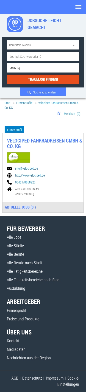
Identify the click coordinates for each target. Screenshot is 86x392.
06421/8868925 (25, 182)
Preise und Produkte (23, 319)
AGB (14, 378)
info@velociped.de (26, 168)
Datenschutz (32, 378)
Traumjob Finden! (43, 79)
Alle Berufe (15, 254)
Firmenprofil (14, 130)
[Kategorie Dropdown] (74, 44)
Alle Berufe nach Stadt (24, 262)
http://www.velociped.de (30, 175)
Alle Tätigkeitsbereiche (25, 271)
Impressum (55, 378)
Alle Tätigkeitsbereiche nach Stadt (34, 279)
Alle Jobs (14, 237)
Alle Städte (15, 245)
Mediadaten (16, 349)
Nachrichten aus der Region (29, 357)
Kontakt (13, 340)
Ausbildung (16, 288)
